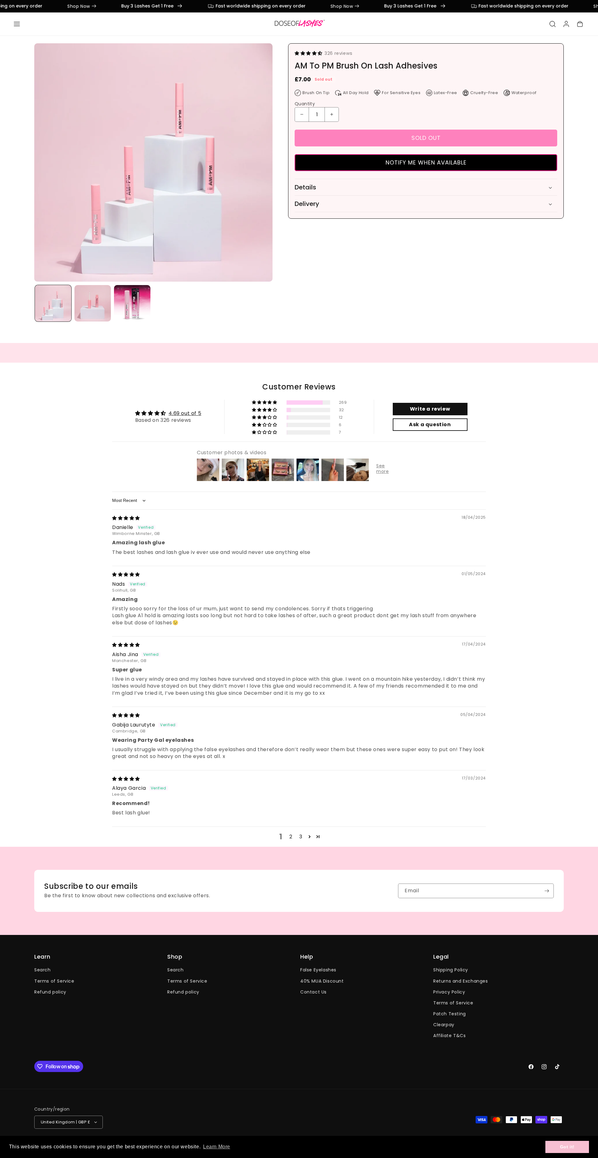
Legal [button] (441, 957)
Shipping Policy (450, 970)
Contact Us (313, 992)
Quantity (305, 104)
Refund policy (50, 992)
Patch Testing (449, 1014)
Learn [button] (42, 957)
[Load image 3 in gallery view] (132, 303)
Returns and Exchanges (460, 981)
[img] (126, 518)
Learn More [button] (216, 1146)
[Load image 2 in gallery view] (92, 303)
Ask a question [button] (430, 424)
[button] (17, 24)
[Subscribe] (546, 891)
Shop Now (70, 6)
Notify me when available (426, 162)
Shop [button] (174, 957)
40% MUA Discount (322, 981)
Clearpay (443, 1025)
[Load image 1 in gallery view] (53, 303)
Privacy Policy (449, 992)
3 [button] (300, 836)
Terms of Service (54, 981)
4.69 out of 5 (184, 413)
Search (42, 970)
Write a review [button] (430, 408)
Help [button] (306, 957)
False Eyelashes (318, 970)
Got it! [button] (567, 1146)
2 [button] (290, 836)
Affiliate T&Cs (449, 1036)
